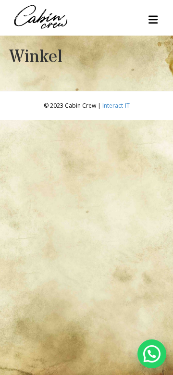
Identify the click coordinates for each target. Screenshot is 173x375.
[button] (151, 353)
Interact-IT (116, 105)
